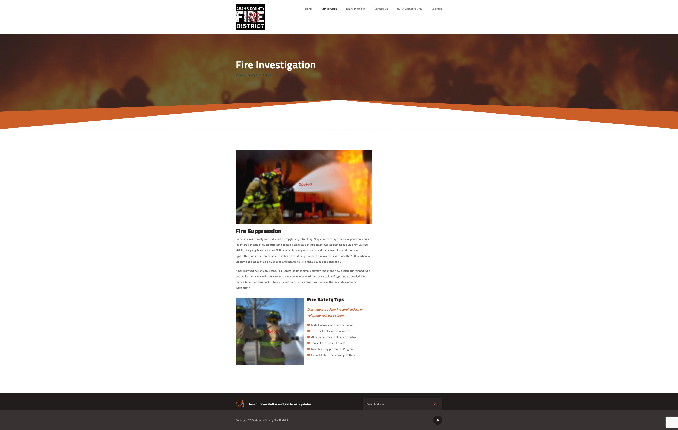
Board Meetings (355, 9)
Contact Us (381, 9)
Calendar (437, 9)
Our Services (329, 9)
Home (308, 9)
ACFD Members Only (409, 9)
